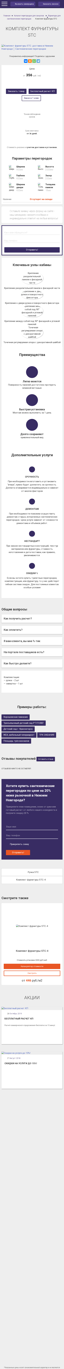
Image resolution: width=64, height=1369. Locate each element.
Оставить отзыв (45, 759)
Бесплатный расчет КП (43, 91)
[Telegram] (38, 61)
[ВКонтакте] (26, 61)
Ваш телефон (10, 241)
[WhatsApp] (34, 61)
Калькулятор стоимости (32, 966)
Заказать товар (16, 91)
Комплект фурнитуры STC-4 (31, 879)
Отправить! (32, 249)
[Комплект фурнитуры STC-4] (32, 926)
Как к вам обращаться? (15, 232)
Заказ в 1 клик (31, 98)
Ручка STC (33, 872)
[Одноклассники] (30, 61)
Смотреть (32, 973)
